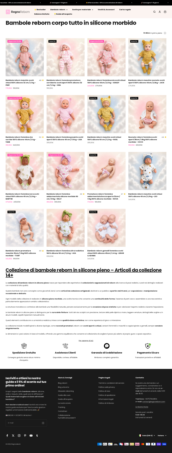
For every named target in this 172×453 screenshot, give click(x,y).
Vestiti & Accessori (106, 9)
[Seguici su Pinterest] (25, 435)
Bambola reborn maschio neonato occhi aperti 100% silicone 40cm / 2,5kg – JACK (146, 81)
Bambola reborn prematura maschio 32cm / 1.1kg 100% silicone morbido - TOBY (21, 253)
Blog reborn (62, 383)
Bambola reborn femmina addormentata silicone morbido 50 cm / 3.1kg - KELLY (62, 196)
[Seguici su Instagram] (19, 435)
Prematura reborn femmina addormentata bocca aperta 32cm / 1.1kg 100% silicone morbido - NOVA (103, 196)
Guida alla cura (64, 395)
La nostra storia (64, 403)
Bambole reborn (57, 9)
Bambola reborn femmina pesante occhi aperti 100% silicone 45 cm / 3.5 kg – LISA (65, 138)
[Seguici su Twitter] (13, 435)
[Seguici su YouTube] (31, 435)
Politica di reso (104, 391)
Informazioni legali (106, 399)
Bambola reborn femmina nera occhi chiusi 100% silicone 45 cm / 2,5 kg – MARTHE (22, 196)
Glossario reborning (66, 391)
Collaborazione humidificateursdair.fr (67, 416)
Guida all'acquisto (65, 399)
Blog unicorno (63, 387)
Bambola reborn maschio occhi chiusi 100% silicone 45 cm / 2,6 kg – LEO (145, 195)
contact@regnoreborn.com (153, 401)
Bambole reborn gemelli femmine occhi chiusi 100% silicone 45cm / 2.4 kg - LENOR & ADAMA (105, 253)
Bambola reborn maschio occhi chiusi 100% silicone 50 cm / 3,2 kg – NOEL (104, 138)
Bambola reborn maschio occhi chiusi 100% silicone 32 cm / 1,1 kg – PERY (21, 82)
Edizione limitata (41, 14)
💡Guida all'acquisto (63, 14)
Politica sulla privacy (107, 387)
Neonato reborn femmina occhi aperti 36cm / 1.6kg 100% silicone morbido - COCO (142, 139)
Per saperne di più (86, 340)
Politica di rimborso (106, 403)
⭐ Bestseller (40, 9)
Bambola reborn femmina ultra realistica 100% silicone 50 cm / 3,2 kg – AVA (65, 252)
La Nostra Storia (141, 407)
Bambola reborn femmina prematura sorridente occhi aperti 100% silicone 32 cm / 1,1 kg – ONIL (64, 82)
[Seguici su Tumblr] (37, 435)
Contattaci (62, 411)
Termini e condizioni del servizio (111, 383)
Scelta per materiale (81, 9)
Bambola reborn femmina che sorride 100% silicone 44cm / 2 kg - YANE (21, 139)
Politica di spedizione (107, 395)
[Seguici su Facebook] (7, 435)
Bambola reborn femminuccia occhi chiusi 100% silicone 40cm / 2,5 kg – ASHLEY (106, 81)
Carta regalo (125, 9)
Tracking (61, 407)
